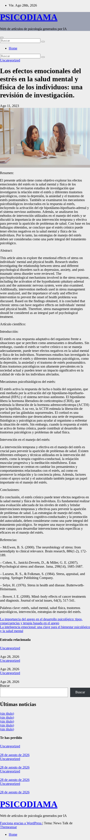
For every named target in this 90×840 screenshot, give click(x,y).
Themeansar (8, 827)
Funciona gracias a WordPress (21, 823)
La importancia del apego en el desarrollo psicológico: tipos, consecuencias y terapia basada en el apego (41, 621)
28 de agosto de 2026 (14, 755)
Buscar (5, 685)
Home (13, 48)
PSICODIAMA (28, 17)
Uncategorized (10, 60)
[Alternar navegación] (1, 37)
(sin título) (7, 713)
